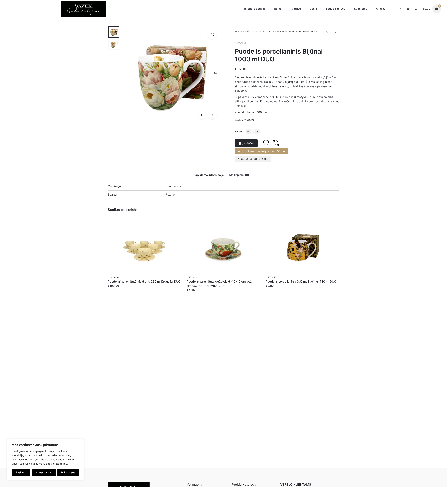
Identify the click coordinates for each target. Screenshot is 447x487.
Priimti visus (68, 472)
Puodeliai (241, 42)
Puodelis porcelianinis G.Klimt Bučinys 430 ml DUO (301, 281)
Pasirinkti (21, 472)
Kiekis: (239, 131)
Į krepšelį (248, 143)
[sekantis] (335, 31)
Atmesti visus (44, 472)
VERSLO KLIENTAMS (295, 484)
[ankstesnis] (326, 31)
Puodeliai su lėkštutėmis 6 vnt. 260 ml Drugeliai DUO (144, 281)
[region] (45, 459)
